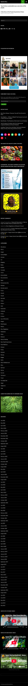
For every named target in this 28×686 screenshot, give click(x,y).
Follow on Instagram (14, 87)
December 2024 (4, 461)
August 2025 (3, 446)
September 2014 (4, 590)
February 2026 (4, 430)
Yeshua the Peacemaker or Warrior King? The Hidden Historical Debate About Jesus (14, 223)
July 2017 (3, 567)
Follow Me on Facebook (7, 48)
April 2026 (3, 425)
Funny (2, 290)
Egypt (2, 280)
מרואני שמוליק (4, 232)
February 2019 (4, 551)
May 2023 (3, 487)
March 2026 (3, 428)
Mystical (3, 336)
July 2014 (3, 595)
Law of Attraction (5, 318)
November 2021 (4, 515)
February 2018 (4, 556)
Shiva (2, 365)
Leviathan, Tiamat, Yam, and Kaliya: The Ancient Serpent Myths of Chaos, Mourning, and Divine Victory (13, 128)
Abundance (3, 247)
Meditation (3, 331)
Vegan (2, 383)
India (2, 306)
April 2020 (3, 543)
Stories (2, 370)
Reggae (2, 357)
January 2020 (4, 549)
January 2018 (4, 559)
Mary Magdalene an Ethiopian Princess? (15, 226)
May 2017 (3, 572)
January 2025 (4, 459)
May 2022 (3, 510)
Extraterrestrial (4, 288)
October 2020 (4, 528)
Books (2, 264)
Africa (2, 249)
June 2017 (3, 569)
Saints (2, 360)
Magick (2, 321)
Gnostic (2, 293)
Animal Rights (4, 254)
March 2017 (3, 574)
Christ (2, 272)
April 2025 (3, 453)
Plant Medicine (4, 344)
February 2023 (4, 495)
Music (2, 334)
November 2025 (4, 438)
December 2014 (4, 585)
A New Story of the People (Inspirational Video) (12, 11)
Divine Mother (4, 275)
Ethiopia (2, 285)
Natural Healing (4, 339)
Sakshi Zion (4, 1)
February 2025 (4, 456)
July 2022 (3, 505)
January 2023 (4, 497)
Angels (2, 252)
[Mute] (23, 627)
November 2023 (4, 477)
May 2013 (3, 605)
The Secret (3, 375)
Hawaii (2, 295)
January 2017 (4, 579)
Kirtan (2, 313)
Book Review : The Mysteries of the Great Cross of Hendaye (14, 120)
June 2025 (3, 451)
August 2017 (3, 564)
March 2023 (3, 492)
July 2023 (3, 482)
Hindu (2, 300)
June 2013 (3, 602)
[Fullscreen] (26, 627)
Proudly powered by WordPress (7, 684)
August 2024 (3, 466)
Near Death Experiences (6, 342)
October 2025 (4, 441)
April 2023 (3, 489)
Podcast (2, 347)
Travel (2, 378)
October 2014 (4, 587)
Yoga (2, 388)
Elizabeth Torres (4, 236)
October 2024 (4, 464)
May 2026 (3, 423)
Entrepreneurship (5, 282)
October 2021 (4, 518)
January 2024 (4, 474)
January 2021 (4, 525)
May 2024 (3, 469)
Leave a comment (10, 13)
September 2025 (4, 443)
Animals (2, 257)
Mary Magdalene (4, 329)
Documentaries (4, 277)
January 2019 (4, 554)
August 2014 (3, 592)
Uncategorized (4, 380)
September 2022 (4, 502)
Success (2, 372)
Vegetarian (3, 385)
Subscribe (4, 104)
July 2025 (3, 448)
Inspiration (3, 308)
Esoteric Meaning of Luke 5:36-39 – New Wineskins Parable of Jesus (14, 229)
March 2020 (3, 546)
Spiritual (3, 367)
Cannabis (3, 270)
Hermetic (3, 298)
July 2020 (3, 536)
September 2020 (4, 531)
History (2, 303)
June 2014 (3, 597)
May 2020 (3, 541)
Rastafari (3, 352)
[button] (5, 65)
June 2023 (3, 484)
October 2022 (4, 500)
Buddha (2, 267)
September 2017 (4, 561)
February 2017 (4, 577)
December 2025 (4, 435)
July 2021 (3, 523)
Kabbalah (3, 311)
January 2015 (4, 582)
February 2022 (4, 513)
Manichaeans (4, 324)
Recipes (2, 354)
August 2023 (3, 479)
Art (1, 259)
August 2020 (3, 533)
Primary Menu (26, 1)
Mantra (2, 326)
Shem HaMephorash (5, 362)
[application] (14, 621)
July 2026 (3, 420)
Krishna (2, 316)
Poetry (2, 349)
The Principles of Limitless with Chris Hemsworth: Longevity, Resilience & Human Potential (12, 124)
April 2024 (3, 471)
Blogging (3, 262)
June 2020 (3, 538)
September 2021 (4, 520)
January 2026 (4, 433)
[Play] (3, 627)
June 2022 (3, 507)
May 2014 (3, 600)
